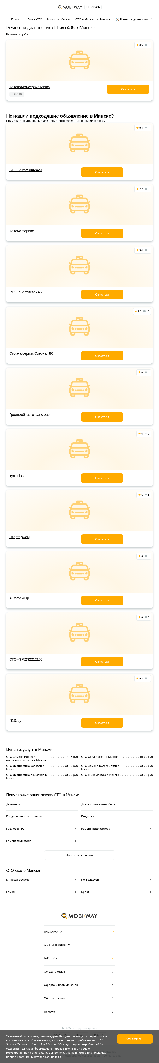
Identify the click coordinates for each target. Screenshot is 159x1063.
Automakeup (19, 598)
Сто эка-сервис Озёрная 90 (31, 353)
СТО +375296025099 (25, 292)
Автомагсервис (21, 231)
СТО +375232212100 (25, 659)
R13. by (15, 720)
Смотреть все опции (79, 855)
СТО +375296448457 (25, 170)
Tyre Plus (16, 476)
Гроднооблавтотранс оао (29, 415)
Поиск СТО (34, 19)
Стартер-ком (19, 537)
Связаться (128, 89)
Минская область (58, 19)
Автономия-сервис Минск (29, 87)
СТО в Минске (85, 19)
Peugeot (105, 19)
